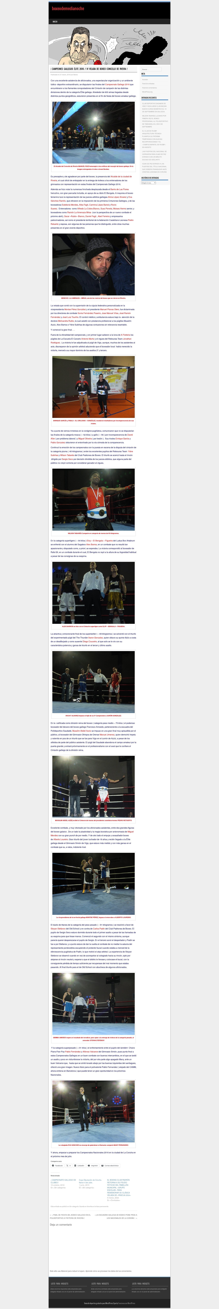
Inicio (55, 21)
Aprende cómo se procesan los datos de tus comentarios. (109, 1271)
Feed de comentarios (149, 88)
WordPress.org (147, 92)
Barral (76, 74)
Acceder (145, 79)
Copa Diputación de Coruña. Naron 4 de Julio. (90, 1181)
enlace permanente (101, 1206)
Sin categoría (74, 1206)
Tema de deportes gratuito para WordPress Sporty (101, 1303)
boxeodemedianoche (68, 8)
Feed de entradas (148, 83)
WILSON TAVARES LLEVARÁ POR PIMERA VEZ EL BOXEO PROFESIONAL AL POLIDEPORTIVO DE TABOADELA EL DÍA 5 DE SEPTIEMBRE (155, 121)
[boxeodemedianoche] (109, 33)
